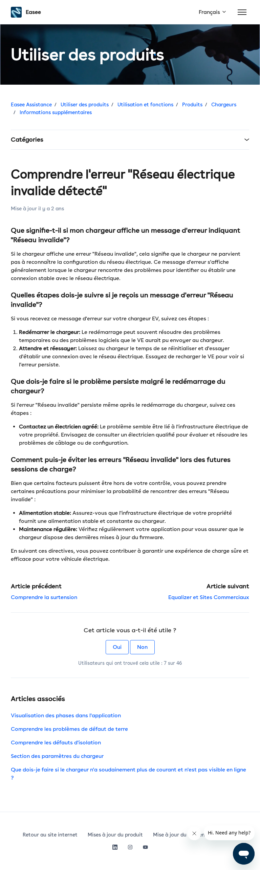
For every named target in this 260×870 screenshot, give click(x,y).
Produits (192, 105)
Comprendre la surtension (44, 597)
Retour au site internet (50, 835)
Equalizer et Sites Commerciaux (208, 597)
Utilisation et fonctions (145, 105)
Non (142, 647)
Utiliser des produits (85, 105)
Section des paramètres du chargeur (57, 756)
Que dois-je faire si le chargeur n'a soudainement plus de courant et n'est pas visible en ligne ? (128, 773)
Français (210, 12)
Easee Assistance (31, 105)
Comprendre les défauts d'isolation (56, 742)
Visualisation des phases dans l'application (66, 715)
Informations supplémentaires (56, 112)
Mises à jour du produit (115, 835)
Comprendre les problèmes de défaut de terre (69, 729)
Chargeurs (223, 105)
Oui (117, 647)
